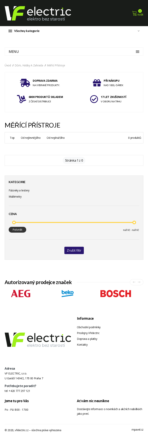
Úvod (8, 65)
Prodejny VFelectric (88, 333)
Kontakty (82, 344)
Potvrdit (17, 229)
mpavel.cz (137, 429)
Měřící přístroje (56, 65)
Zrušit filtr (74, 250)
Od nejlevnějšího (30, 138)
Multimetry (15, 196)
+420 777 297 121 (19, 391)
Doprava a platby (87, 339)
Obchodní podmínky (89, 327)
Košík (140, 14)
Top (12, 138)
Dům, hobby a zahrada (29, 65)
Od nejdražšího (56, 138)
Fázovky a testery (19, 190)
